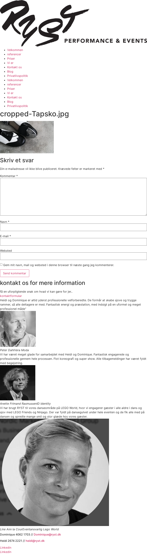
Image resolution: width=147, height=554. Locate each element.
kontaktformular (11, 296)
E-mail (5, 236)
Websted (6, 250)
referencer (14, 54)
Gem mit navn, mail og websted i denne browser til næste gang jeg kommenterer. (58, 265)
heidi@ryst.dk (35, 541)
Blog (10, 71)
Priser (11, 58)
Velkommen (15, 50)
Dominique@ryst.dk (47, 534)
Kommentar (9, 175)
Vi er (10, 63)
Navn (4, 221)
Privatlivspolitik (17, 76)
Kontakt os (14, 67)
